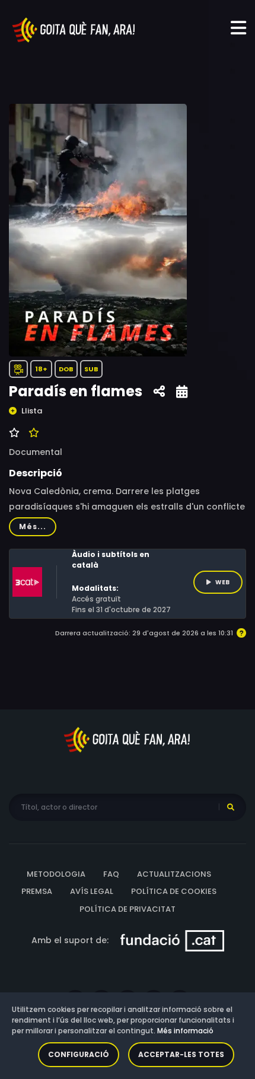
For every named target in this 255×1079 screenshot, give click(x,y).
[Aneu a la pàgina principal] (74, 29)
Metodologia (56, 874)
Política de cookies (173, 891)
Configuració (78, 1054)
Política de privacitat (127, 909)
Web (222, 582)
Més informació (185, 1031)
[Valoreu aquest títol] (32, 433)
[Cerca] (230, 807)
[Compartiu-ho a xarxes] (159, 392)
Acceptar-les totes (181, 1054)
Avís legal (91, 891)
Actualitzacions (174, 874)
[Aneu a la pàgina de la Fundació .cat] (172, 940)
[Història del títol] (181, 392)
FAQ (111, 874)
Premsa (36, 891)
